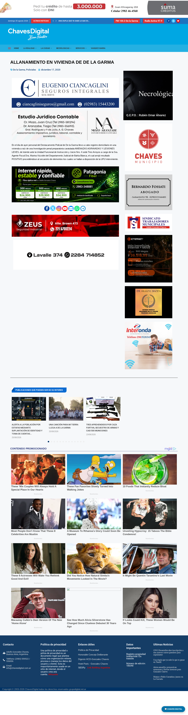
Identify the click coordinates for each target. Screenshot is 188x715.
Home (16, 48)
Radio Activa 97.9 (153, 21)
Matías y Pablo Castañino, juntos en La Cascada (168, 678)
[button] (53, 21)
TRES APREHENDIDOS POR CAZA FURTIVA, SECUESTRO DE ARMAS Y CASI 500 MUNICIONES (102, 427)
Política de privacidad (53, 644)
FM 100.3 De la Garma (127, 21)
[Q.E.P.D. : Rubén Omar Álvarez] (148, 95)
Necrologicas (62, 48)
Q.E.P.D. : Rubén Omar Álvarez (146, 115)
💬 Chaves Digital (173, 709)
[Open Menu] (9, 48)
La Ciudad (45, 48)
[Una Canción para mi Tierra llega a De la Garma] (66, 409)
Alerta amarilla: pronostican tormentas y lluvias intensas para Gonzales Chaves (167, 669)
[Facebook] (169, 21)
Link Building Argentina (98, 667)
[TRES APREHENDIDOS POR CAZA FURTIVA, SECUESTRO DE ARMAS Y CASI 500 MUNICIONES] (103, 409)
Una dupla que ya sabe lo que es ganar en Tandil (169, 661)
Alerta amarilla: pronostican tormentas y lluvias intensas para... (89, 21)
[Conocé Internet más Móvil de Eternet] (148, 258)
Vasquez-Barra (98, 48)
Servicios (80, 48)
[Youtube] (178, 21)
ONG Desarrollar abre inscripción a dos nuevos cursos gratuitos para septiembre (168, 652)
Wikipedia (53, 674)
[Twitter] (173, 21)
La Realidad (29, 48)
